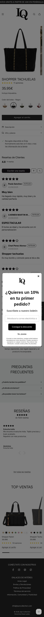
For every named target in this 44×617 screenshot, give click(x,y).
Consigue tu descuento (22, 327)
